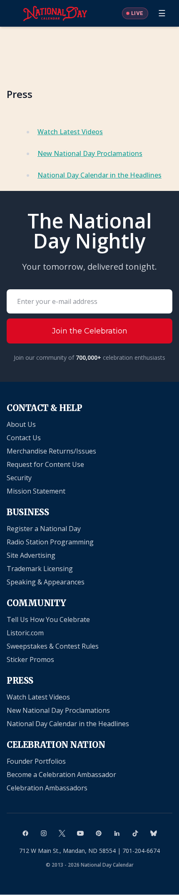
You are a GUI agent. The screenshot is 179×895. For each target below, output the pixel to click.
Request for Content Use (45, 464)
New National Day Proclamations (89, 153)
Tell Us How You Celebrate (48, 619)
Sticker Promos (30, 659)
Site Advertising (31, 555)
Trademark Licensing (40, 568)
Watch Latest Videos (70, 131)
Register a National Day (44, 528)
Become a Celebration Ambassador (61, 774)
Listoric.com (25, 632)
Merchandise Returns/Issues (51, 451)
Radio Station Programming (50, 542)
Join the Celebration (89, 331)
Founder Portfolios (36, 761)
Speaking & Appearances (46, 582)
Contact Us (24, 437)
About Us (21, 424)
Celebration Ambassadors (47, 787)
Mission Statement (36, 491)
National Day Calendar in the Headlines (99, 175)
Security (19, 477)
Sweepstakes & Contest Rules (53, 646)
